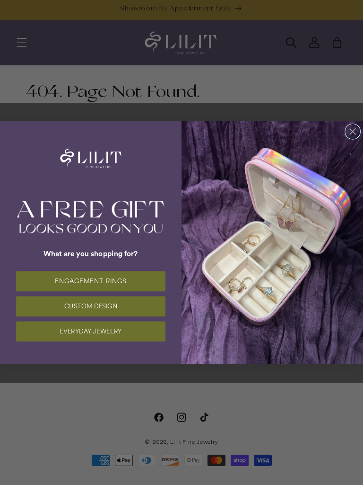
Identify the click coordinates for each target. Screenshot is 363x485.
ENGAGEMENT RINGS (91, 281)
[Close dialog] (353, 132)
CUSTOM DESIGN (90, 306)
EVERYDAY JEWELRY (90, 331)
